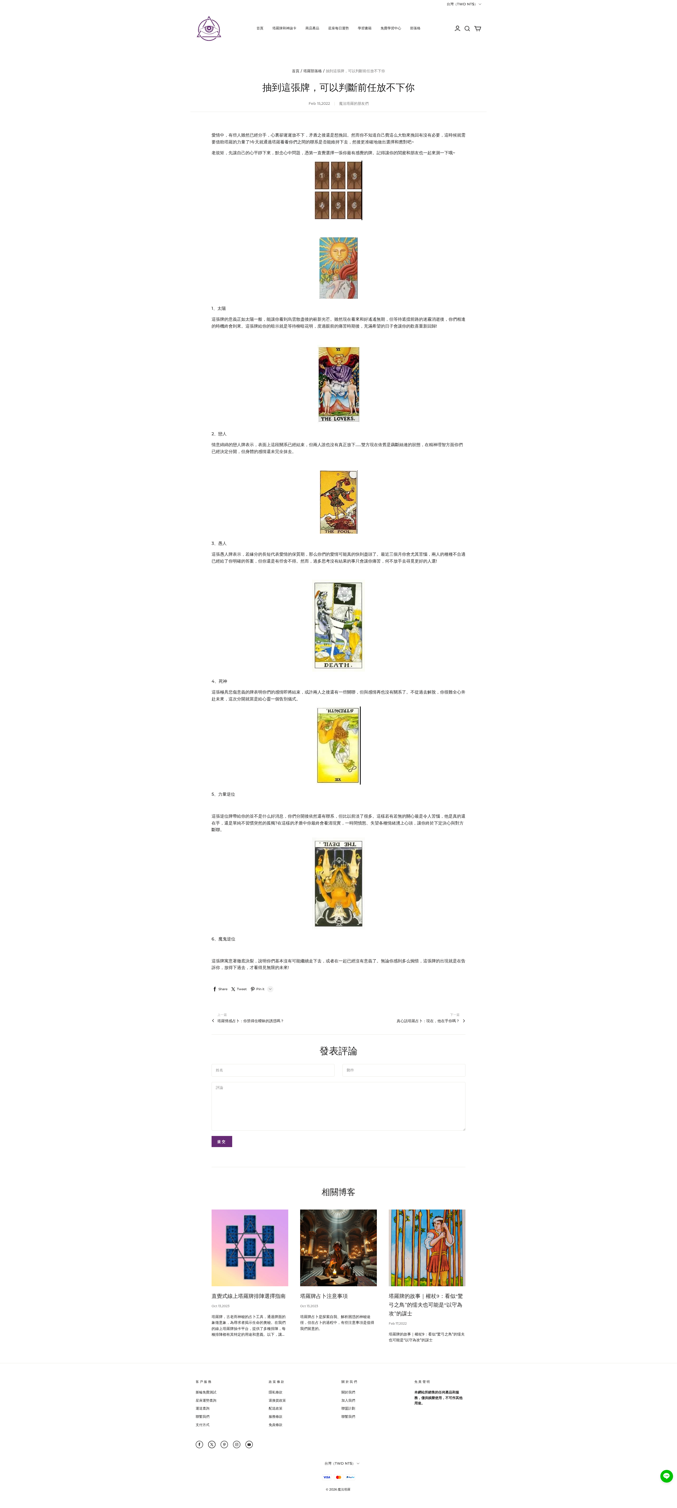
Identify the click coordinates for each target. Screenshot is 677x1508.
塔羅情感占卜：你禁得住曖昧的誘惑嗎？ (250, 1020)
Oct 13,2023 (221, 1306)
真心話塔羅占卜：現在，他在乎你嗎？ (428, 1020)
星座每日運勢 (338, 28)
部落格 (415, 28)
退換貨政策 (277, 1400)
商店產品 (312, 28)
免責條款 (275, 1425)
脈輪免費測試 (206, 1392)
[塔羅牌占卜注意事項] (338, 1248)
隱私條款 (275, 1392)
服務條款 (275, 1416)
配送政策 (275, 1408)
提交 (221, 1141)
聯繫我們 (202, 1416)
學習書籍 (365, 28)
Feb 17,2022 (398, 1323)
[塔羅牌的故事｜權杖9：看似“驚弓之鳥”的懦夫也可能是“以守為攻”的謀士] (427, 1248)
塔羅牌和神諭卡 (284, 28)
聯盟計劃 (348, 1408)
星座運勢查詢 (206, 1400)
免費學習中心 (391, 28)
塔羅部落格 (312, 71)
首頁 (260, 28)
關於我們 (348, 1392)
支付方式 (202, 1425)
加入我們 (348, 1400)
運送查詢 (202, 1408)
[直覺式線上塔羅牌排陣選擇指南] (250, 1248)
